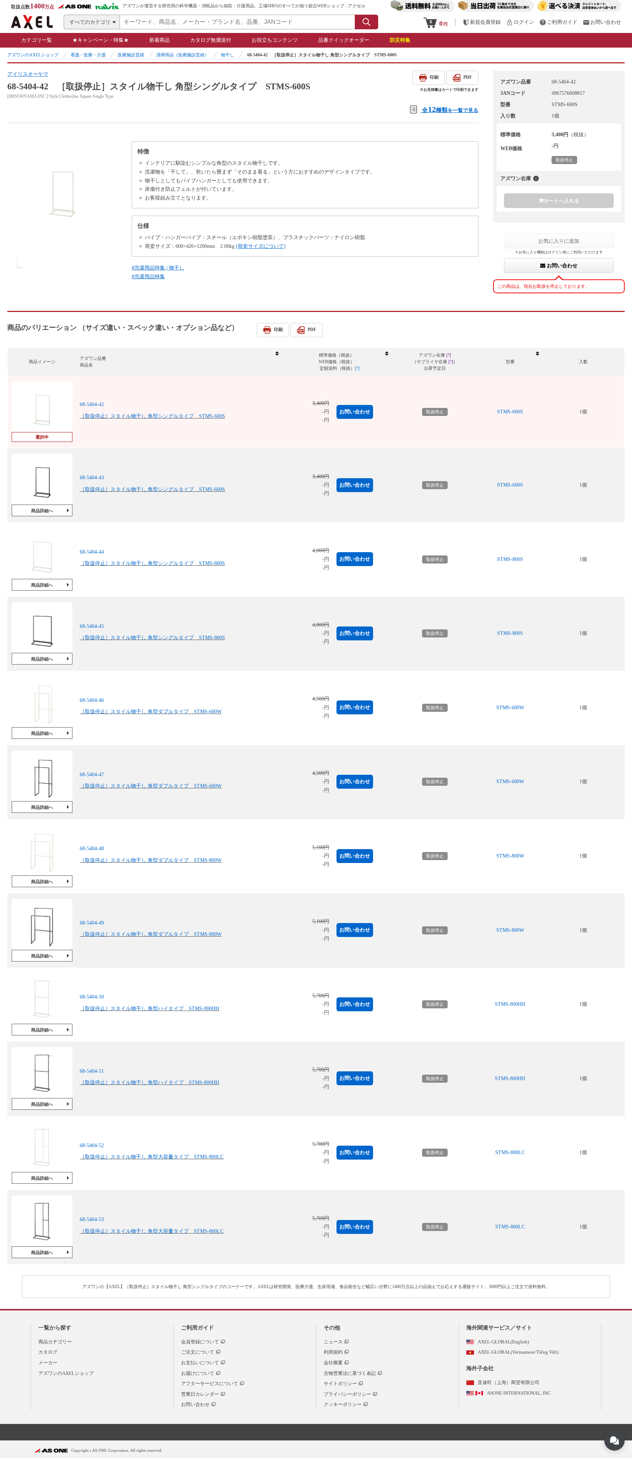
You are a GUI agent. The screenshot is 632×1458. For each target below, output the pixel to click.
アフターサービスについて (209, 1383)
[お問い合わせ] (602, 22)
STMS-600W (510, 707)
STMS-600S (510, 411)
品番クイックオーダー (343, 40)
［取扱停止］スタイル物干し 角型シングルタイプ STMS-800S (152, 563)
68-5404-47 (92, 774)
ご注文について (197, 1352)
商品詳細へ (42, 510)
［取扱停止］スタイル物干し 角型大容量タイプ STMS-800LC (151, 1157)
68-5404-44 (92, 552)
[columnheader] (179, 362)
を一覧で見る (450, 109)
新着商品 (159, 40)
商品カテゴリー (55, 1341)
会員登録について (200, 1341)
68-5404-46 (92, 700)
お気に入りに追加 (558, 241)
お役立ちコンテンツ (275, 40)
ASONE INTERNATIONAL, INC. (519, 1393)
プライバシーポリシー (347, 1394)
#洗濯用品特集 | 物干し (158, 268)
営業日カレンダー (200, 1394)
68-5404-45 (92, 626)
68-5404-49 (92, 923)
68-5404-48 (92, 848)
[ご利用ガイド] (558, 22)
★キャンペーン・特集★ (100, 40)
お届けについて (197, 1373)
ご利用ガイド (197, 1328)
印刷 (434, 77)
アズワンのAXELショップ (33, 54)
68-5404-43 (92, 477)
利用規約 (333, 1352)
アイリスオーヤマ (27, 74)
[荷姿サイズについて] (261, 246)
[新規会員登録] (482, 22)
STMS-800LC (510, 1152)
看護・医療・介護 (88, 54)
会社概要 (333, 1362)
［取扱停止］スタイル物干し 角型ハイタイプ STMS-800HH (149, 1008)
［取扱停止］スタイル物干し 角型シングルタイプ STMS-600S (152, 416)
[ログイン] (520, 22)
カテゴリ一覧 (36, 40)
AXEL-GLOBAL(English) (503, 1341)
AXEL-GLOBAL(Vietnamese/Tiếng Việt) (518, 1352)
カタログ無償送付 (210, 40)
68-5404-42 (92, 404)
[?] (536, 178)
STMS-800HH (510, 1004)
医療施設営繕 (131, 54)
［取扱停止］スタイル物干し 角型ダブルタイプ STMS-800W (151, 860)
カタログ (47, 1352)
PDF (467, 77)
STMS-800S (510, 559)
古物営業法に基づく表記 (350, 1373)
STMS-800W (510, 856)
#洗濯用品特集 (148, 276)
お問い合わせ (561, 265)
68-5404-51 (92, 1071)
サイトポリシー (340, 1383)
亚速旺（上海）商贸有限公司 (508, 1382)
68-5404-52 (92, 1145)
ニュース (333, 1341)
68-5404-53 (92, 1219)
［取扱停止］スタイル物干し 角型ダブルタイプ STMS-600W (151, 711)
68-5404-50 (92, 997)
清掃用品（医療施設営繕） (182, 54)
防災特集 (400, 40)
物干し (227, 54)
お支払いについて (200, 1362)
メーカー (47, 1362)
